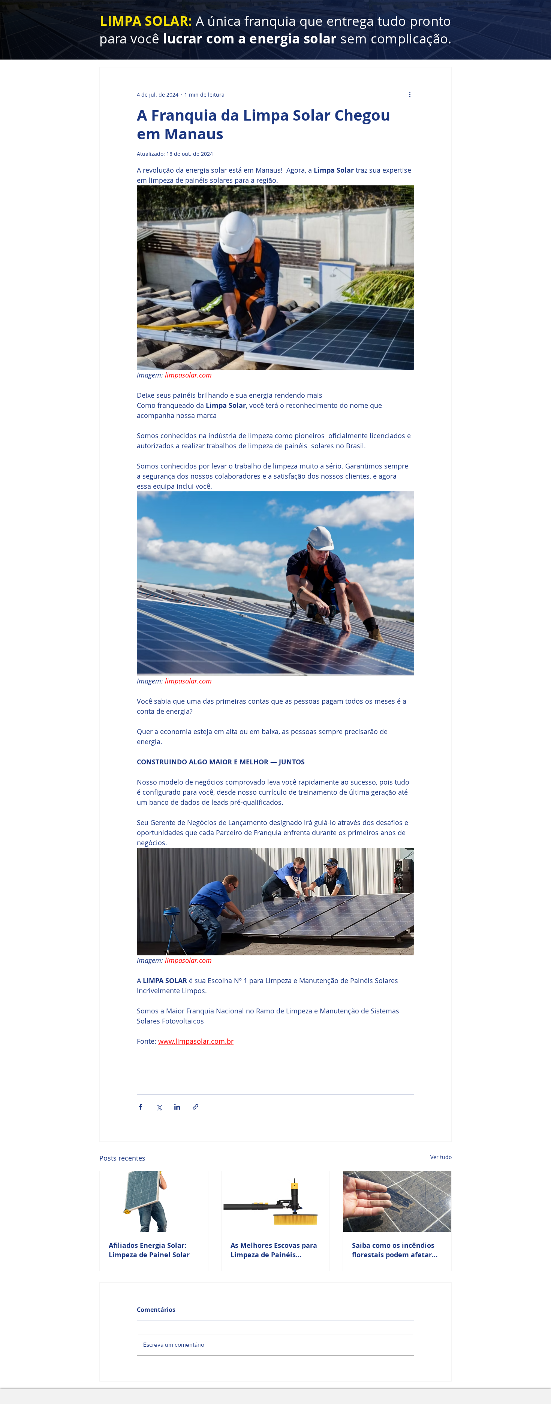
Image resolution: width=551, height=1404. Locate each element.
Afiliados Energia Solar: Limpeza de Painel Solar (149, 1250)
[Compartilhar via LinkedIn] (177, 1106)
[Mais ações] (409, 94)
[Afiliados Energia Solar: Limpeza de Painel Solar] (154, 1201)
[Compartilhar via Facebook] (140, 1106)
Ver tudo (441, 1157)
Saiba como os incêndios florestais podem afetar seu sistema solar (393, 1250)
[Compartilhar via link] (195, 1106)
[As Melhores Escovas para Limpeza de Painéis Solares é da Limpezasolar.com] (276, 1201)
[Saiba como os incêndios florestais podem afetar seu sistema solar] (397, 1201)
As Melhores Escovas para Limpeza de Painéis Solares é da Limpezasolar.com (274, 1250)
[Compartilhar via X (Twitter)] (158, 1106)
